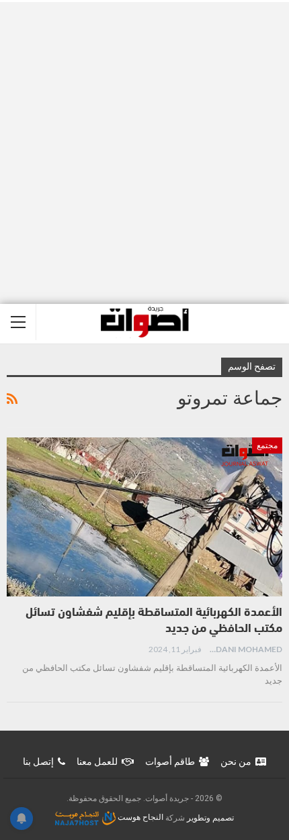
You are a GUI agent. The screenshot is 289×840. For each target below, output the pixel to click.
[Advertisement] (144, 153)
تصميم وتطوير (210, 817)
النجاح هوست (139, 817)
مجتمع (267, 445)
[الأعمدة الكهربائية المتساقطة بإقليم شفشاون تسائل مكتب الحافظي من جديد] (144, 517)
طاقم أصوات (170, 761)
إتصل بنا (38, 761)
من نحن (235, 761)
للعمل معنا (97, 761)
